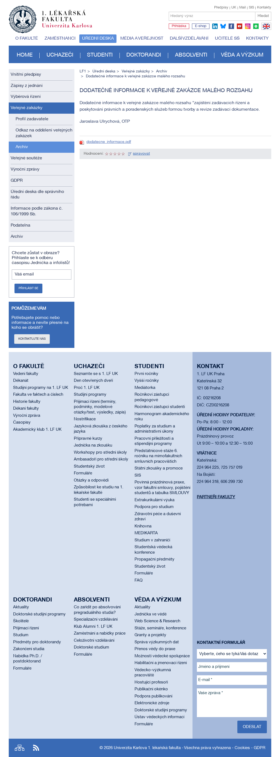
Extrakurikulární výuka (154, 500)
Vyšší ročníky (147, 381)
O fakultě (26, 38)
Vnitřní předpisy (26, 75)
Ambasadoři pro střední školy (101, 459)
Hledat (263, 16)
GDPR (17, 181)
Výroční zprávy (25, 169)
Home (25, 55)
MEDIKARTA (146, 533)
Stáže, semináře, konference (160, 628)
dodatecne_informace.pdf (108, 142)
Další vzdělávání (189, 38)
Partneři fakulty (216, 497)
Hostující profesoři (151, 682)
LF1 (83, 71)
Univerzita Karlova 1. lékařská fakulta (147, 748)
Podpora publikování (153, 696)
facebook (231, 26)
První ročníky (146, 374)
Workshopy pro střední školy (100, 452)
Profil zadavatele (32, 119)
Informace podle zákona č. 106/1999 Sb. (37, 211)
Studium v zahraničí (152, 540)
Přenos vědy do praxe (155, 649)
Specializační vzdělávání (96, 619)
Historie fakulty (26, 402)
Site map (19, 748)
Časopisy (22, 422)
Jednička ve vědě (151, 614)
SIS (251, 7)
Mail (242, 7)
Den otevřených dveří (93, 381)
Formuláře (83, 473)
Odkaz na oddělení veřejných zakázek (44, 133)
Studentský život (89, 466)
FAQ (138, 580)
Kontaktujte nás (32, 339)
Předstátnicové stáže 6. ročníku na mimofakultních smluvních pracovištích (158, 456)
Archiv (22, 147)
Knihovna (143, 526)
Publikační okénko (151, 689)
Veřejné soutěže (26, 158)
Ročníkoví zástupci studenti (160, 407)
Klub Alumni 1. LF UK (93, 627)
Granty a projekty (150, 635)
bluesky (223, 26)
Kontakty (264, 7)
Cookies (242, 748)
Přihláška (179, 26)
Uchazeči (59, 55)
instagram (247, 26)
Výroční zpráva (26, 416)
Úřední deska (98, 38)
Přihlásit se (28, 288)
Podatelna (20, 225)
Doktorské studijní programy (39, 614)
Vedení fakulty (25, 374)
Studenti (100, 55)
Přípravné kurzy (88, 439)
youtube (239, 26)
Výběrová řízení (26, 97)
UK (233, 7)
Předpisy (221, 7)
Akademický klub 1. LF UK (37, 430)
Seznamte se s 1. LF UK (96, 374)
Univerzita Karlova (71, 28)
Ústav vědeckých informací (159, 717)
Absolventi (191, 55)
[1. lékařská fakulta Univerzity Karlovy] (50, 17)
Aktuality (21, 607)
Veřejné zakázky (26, 108)
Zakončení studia (28, 649)
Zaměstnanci (60, 38)
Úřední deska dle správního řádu (37, 194)
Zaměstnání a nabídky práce (100, 633)
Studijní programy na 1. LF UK (40, 388)
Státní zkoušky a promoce (159, 468)
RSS (36, 748)
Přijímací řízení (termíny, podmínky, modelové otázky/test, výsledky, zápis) (100, 407)
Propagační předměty (154, 559)
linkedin (215, 26)
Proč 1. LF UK (87, 388)
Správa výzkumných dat (157, 642)
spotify (256, 26)
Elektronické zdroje (152, 703)
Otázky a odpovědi (91, 480)
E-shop (200, 26)
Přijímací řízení (26, 628)
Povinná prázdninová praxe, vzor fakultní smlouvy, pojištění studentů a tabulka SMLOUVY (162, 487)
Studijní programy (90, 395)
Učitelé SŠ (227, 38)
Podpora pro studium (154, 507)
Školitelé (21, 621)
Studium (20, 635)
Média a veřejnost (141, 38)
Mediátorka (145, 388)
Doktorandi (143, 55)
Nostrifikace (85, 419)
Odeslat (252, 727)
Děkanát (20, 381)
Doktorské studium (91, 647)
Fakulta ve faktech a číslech (38, 395)
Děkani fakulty (26, 408)
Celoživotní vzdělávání (94, 640)
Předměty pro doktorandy (37, 642)
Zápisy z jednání (27, 86)
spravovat (141, 153)
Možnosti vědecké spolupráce (162, 656)
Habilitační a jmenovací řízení (161, 663)
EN (265, 29)
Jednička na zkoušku (93, 445)
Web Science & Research (157, 621)
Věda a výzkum (242, 55)
